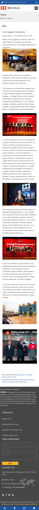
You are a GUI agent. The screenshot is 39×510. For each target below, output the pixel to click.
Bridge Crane (6, 419)
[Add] (14, 508)
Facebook (15, 389)
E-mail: (16, 483)
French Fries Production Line (25, 399)
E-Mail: (15, 2)
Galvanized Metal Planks (23, 395)
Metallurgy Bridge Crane (10, 424)
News (10, 18)
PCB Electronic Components (24, 403)
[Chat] (24, 508)
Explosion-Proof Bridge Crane (12, 430)
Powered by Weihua (31, 504)
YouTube (19, 392)
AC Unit (10, 395)
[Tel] (5, 508)
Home (4, 18)
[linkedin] (13, 495)
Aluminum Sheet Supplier (23, 397)
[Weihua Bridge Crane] (10, 8)
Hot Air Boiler (19, 401)
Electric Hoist (9, 403)
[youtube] (3, 495)
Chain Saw (4, 405)
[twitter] (9, 495)
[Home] (34, 508)
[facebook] (7, 495)
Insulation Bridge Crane (10, 435)
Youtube (8, 389)
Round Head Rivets (7, 401)
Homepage (11, 392)
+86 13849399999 (18, 487)
